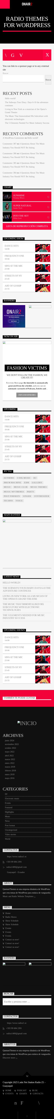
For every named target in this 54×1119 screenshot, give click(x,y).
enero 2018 (9, 774)
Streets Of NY (13, 275)
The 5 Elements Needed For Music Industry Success (27, 123)
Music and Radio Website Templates (18, 896)
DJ (6, 794)
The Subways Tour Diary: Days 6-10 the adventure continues (27, 589)
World (7, 839)
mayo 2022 (9, 752)
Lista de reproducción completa (27, 226)
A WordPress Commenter (13, 138)
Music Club (20, 487)
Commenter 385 (9, 163)
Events (8, 803)
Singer (27, 496)
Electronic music (12, 798)
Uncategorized (11, 830)
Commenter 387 (9, 144)
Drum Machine (12, 483)
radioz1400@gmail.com (16, 867)
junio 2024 (9, 740)
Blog (35, 1090)
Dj (35, 478)
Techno (8, 501)
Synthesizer (41, 496)
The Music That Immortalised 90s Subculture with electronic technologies (23, 607)
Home (7, 913)
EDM (26, 483)
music (7, 487)
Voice (19, 501)
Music (7, 816)
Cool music (24, 478)
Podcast (21, 1090)
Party (30, 492)
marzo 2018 (10, 767)
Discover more (9, 1058)
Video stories (10, 834)
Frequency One (14, 256)
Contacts (38, 1093)
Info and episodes (26, 395)
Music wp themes (14, 492)
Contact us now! (12, 939)
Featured (8, 807)
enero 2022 (9, 763)
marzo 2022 (10, 759)
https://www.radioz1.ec (17, 856)
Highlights (9, 812)
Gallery (37, 483)
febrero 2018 (10, 770)
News (7, 821)
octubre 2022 (10, 748)
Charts (23, 1093)
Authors (9, 478)
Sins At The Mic (14, 266)
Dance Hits (11, 246)
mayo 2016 (9, 778)
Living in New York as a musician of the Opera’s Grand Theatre (25, 597)
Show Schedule (11, 921)
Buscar (5, 73)
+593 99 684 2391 (14, 862)
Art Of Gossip (13, 285)
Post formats (12, 496)
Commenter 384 (9, 173)
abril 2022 (9, 756)
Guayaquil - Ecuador (16, 872)
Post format (10, 825)
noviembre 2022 (12, 744)
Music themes (38, 487)
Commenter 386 (9, 153)
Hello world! (10, 98)
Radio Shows (10, 917)
